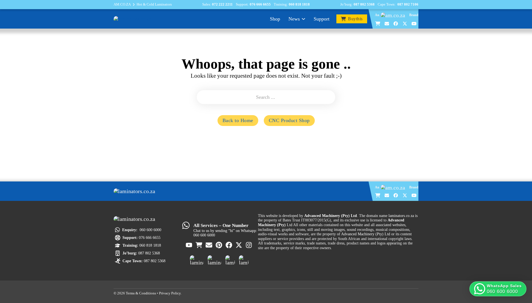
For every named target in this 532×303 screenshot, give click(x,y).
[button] (497, 288)
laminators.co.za (401, 215)
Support (321, 19)
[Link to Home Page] (136, 191)
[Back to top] (518, 273)
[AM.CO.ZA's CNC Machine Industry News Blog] (230, 260)
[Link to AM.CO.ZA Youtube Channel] (414, 23)
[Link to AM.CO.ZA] (394, 15)
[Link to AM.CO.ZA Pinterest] (219, 245)
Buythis (355, 18)
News (294, 19)
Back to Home (237, 120)
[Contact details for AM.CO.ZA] (387, 23)
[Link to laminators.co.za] (132, 18)
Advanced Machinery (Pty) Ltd (365, 234)
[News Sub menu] (303, 19)
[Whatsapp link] (186, 225)
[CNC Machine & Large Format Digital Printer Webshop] (197, 260)
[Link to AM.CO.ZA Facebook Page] (396, 23)
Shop (275, 19)
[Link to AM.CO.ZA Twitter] (405, 23)
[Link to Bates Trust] (244, 260)
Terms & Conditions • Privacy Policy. (153, 293)
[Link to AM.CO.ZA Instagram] (249, 245)
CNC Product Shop (289, 120)
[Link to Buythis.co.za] (378, 23)
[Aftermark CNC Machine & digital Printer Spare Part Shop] (214, 260)
